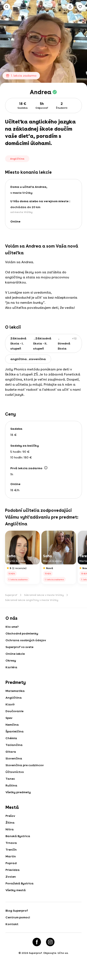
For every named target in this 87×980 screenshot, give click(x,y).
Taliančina (14, 745)
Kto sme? (12, 626)
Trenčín (11, 849)
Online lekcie (15, 653)
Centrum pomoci (17, 917)
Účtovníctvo (14, 772)
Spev (8, 718)
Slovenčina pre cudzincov (24, 765)
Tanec (10, 778)
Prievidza (12, 870)
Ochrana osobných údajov (25, 640)
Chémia (11, 738)
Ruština (11, 785)
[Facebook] (37, 942)
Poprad (11, 863)
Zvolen (10, 876)
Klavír (10, 704)
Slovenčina (13, 758)
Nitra (9, 829)
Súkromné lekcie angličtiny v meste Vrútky (31, 600)
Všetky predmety (18, 792)
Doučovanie (14, 711)
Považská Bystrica (19, 883)
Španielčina (14, 731)
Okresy (10, 660)
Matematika (15, 691)
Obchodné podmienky (21, 633)
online (15, 221)
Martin (10, 856)
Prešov (10, 815)
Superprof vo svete (19, 647)
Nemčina (12, 724)
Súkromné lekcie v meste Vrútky (44, 595)
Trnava (11, 842)
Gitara (10, 751)
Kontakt (11, 924)
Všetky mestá (15, 890)
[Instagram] (50, 942)
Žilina (10, 822)
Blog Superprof (16, 910)
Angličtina (13, 697)
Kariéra (11, 667)
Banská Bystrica (17, 836)
